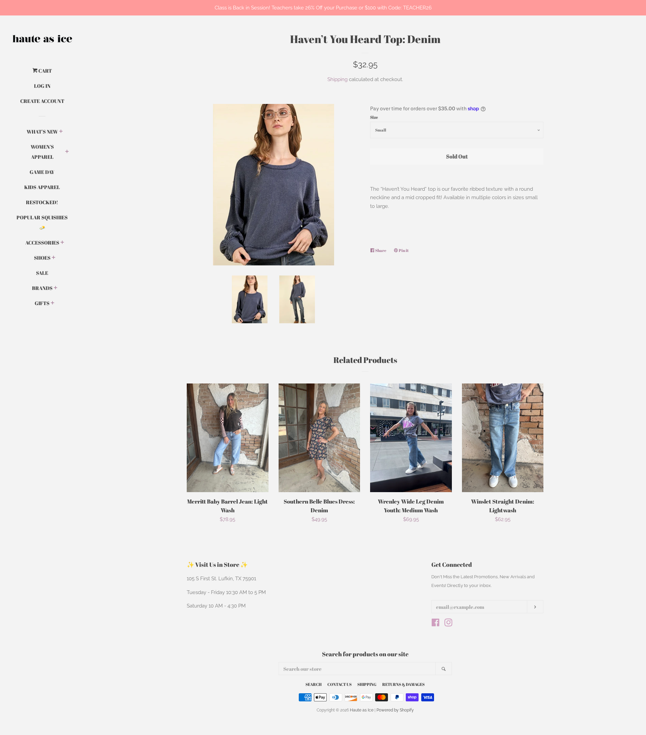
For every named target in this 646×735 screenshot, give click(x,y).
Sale (42, 272)
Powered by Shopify (395, 710)
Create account (42, 101)
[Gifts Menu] (52, 303)
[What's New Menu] (61, 131)
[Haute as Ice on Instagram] (448, 624)
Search (314, 684)
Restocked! (42, 202)
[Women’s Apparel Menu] (67, 152)
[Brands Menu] (55, 288)
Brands (42, 288)
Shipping (337, 79)
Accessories (42, 242)
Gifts (42, 303)
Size (374, 117)
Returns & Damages (403, 684)
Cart (44, 70)
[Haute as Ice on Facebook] (435, 624)
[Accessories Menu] (62, 242)
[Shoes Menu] (53, 258)
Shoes (42, 257)
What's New (42, 131)
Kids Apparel (42, 187)
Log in (42, 85)
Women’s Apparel (42, 151)
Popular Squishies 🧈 (42, 222)
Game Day (42, 172)
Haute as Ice (361, 710)
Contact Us (339, 684)
